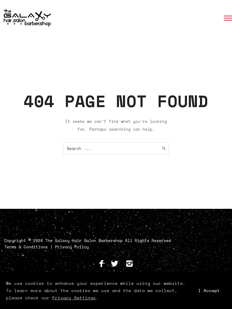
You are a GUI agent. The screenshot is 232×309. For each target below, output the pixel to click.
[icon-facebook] (102, 264)
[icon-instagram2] (129, 264)
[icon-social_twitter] (116, 264)
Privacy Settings (74, 298)
